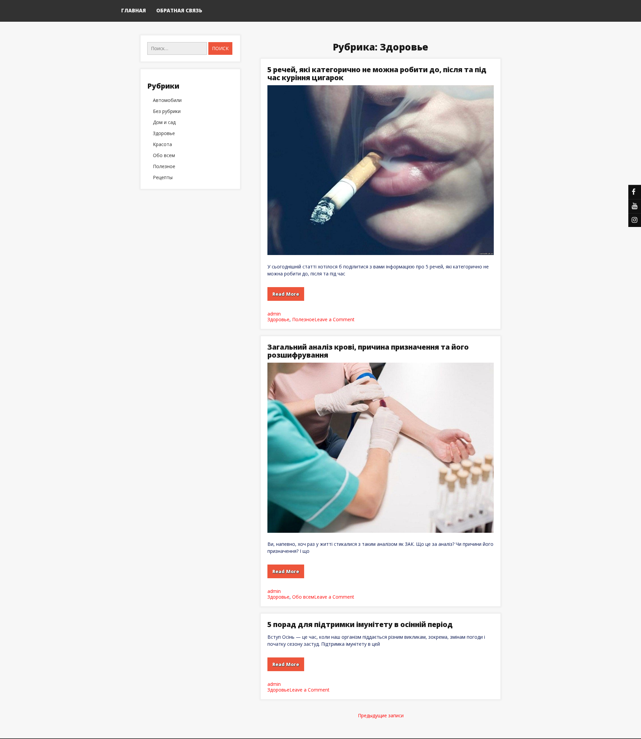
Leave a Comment (334, 319)
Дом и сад (164, 122)
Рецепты (163, 177)
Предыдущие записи (381, 715)
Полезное (303, 319)
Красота (162, 144)
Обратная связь (179, 10)
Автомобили (167, 100)
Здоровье (278, 319)
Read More (285, 294)
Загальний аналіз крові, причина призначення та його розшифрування (368, 351)
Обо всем (303, 597)
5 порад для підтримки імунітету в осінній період (360, 624)
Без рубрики (167, 111)
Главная (133, 10)
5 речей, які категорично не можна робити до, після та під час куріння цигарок (376, 73)
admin (274, 314)
